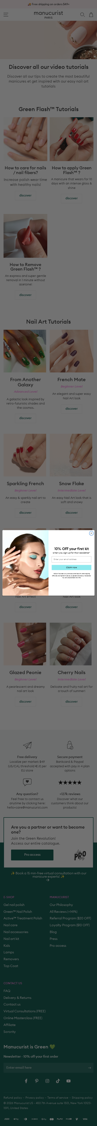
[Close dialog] (91, 533)
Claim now (71, 568)
